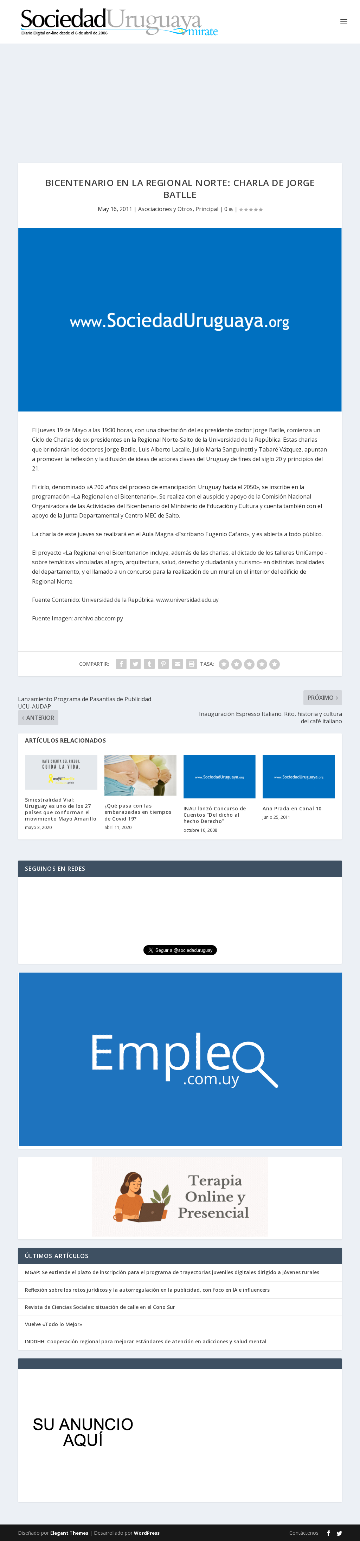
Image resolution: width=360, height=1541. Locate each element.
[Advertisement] (180, 96)
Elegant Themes (69, 1533)
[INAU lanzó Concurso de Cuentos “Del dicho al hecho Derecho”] (220, 776)
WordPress (147, 1533)
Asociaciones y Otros (165, 209)
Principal (206, 209)
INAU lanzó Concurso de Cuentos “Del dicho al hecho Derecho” (215, 814)
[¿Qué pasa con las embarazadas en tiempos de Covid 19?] (140, 775)
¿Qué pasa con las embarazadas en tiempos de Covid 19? (138, 812)
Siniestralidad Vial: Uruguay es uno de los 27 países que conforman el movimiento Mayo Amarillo (60, 809)
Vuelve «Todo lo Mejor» (53, 1324)
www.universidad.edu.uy (187, 600)
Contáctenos (304, 1532)
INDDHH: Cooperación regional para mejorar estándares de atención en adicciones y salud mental (145, 1341)
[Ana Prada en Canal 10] (299, 776)
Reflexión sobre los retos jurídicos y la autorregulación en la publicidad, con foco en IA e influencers (147, 1289)
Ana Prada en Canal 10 (292, 808)
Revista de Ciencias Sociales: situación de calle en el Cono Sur (100, 1307)
